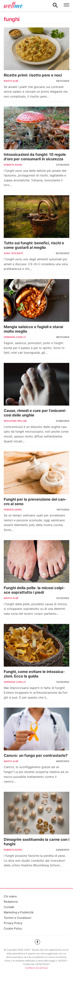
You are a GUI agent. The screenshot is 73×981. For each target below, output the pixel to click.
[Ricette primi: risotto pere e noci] (36, 48)
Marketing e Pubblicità (18, 912)
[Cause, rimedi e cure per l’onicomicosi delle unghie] (36, 384)
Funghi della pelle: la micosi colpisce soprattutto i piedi (34, 590)
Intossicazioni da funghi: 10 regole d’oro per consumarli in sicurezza (35, 156)
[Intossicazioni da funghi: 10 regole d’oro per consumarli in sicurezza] (36, 128)
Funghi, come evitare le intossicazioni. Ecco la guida (34, 673)
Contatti (9, 907)
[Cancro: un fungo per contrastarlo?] (36, 729)
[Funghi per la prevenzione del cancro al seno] (36, 472)
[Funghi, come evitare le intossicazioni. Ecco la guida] (36, 645)
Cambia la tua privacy (36, 967)
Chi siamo (10, 896)
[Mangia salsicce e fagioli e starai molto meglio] (36, 300)
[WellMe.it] (13, 5)
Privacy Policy (13, 923)
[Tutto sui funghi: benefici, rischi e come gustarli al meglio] (36, 216)
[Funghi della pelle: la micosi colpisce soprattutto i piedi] (36, 561)
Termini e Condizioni (17, 918)
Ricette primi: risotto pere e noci (33, 75)
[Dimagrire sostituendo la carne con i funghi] (36, 813)
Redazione (11, 901)
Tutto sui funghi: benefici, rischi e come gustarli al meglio (34, 245)
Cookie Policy (13, 928)
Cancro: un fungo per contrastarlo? (36, 755)
